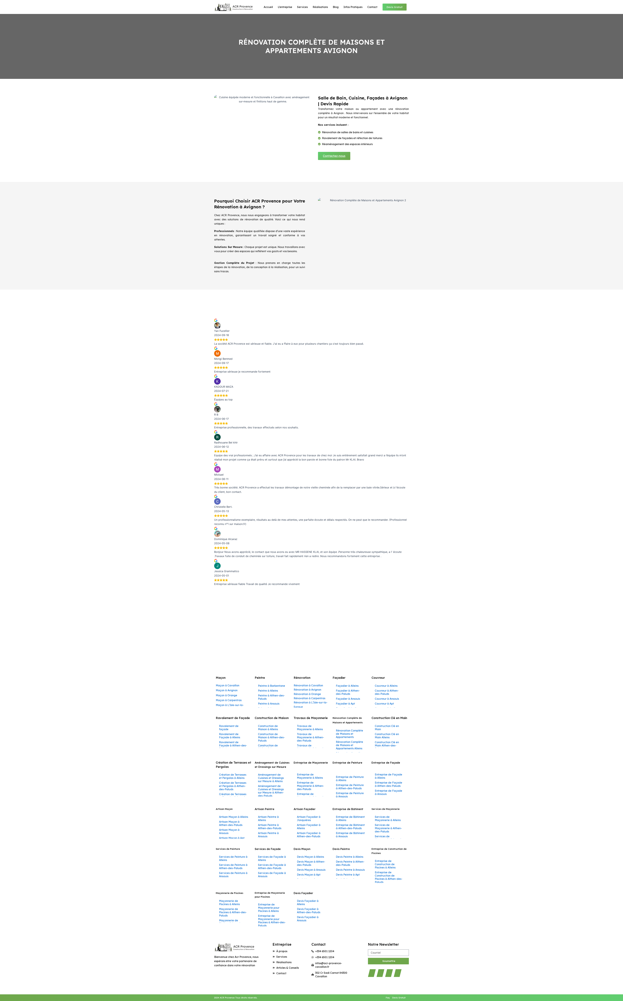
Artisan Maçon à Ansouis (229, 831)
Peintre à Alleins (268, 690)
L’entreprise (285, 7)
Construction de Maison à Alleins (268, 727)
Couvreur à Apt (384, 703)
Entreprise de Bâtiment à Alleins (350, 818)
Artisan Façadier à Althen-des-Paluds (308, 834)
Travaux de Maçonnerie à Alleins (310, 727)
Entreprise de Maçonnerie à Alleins (310, 776)
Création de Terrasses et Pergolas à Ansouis (232, 795)
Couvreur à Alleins (386, 685)
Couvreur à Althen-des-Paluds (387, 692)
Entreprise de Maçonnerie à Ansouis (310, 795)
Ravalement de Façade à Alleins (229, 735)
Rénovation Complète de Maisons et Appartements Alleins (349, 745)
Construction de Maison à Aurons (268, 747)
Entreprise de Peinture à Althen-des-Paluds (350, 786)
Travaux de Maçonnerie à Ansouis (310, 747)
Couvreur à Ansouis (387, 698)
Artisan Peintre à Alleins (268, 818)
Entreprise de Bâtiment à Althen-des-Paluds (350, 826)
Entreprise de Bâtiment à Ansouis (350, 834)
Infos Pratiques (352, 7)
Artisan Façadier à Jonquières (308, 818)
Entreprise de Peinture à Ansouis (350, 795)
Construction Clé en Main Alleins (387, 735)
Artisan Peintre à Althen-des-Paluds (269, 826)
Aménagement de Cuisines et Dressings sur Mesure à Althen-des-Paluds (271, 790)
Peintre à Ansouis (268, 703)
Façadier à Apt (345, 703)
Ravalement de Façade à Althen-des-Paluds (233, 745)
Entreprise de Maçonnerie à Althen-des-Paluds (310, 786)
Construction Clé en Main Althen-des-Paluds (387, 745)
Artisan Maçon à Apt (231, 838)
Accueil (268, 7)
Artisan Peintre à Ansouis (268, 834)
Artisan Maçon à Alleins (233, 816)
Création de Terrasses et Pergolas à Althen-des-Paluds (232, 786)
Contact (372, 7)
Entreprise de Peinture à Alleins (350, 778)
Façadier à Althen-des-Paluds (348, 692)
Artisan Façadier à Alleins (308, 826)
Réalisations (320, 7)
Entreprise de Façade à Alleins (388, 776)
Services (302, 7)
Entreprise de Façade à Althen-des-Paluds (388, 784)
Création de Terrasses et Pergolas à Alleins (232, 776)
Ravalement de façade (228, 727)
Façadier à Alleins (347, 685)
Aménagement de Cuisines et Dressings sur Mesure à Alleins (271, 778)
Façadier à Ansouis (348, 698)
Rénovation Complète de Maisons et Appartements (349, 734)
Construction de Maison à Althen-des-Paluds (271, 737)
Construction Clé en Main (387, 727)
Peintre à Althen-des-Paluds (271, 697)
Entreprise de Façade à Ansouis (388, 792)
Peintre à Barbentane (271, 685)
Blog (336, 7)
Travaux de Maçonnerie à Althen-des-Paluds (310, 737)
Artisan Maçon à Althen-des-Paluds (230, 823)
